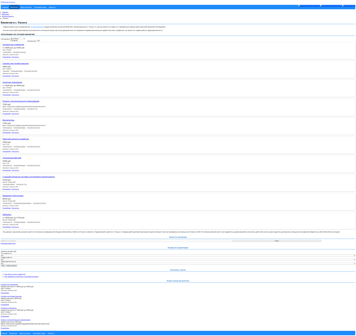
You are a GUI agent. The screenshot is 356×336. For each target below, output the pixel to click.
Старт (3, 265)
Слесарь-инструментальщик (16, 63)
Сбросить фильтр (11, 265)
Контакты (15, 57)
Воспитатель (8, 120)
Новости (52, 7)
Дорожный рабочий (12, 158)
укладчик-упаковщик (12, 82)
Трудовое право (40, 7)
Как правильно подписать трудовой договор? (21, 277)
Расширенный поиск (8, 243)
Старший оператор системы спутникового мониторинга (29, 176)
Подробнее (7, 57)
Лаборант (7, 214)
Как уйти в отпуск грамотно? (15, 274)
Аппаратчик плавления (13, 44)
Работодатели (26, 7)
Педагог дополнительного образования (21, 101)
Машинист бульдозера (13, 195)
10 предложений (36, 27)
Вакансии (14, 7)
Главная (5, 7)
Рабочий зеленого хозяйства (16, 139)
